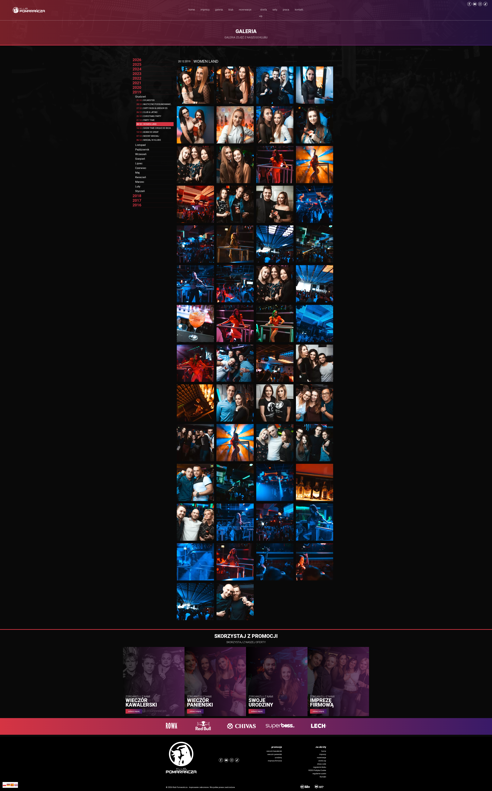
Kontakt (323, 777)
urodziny (278, 758)
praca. (286, 9)
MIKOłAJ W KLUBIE (148, 140)
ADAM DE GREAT (147, 132)
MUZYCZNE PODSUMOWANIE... (154, 104)
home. (192, 9)
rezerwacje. (245, 9)
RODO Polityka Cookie (317, 770)
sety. (275, 9)
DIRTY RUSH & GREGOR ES (151, 108)
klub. (231, 9)
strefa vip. (263, 13)
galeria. (219, 9)
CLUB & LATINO (146, 112)
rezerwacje (321, 758)
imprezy (322, 754)
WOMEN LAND (146, 124)
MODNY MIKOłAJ (147, 136)
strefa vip (322, 761)
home (323, 751)
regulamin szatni (319, 774)
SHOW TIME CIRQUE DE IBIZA (153, 128)
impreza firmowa (275, 761)
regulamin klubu (319, 767)
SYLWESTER (145, 100)
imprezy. (205, 9)
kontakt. (299, 9)
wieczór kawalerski (274, 751)
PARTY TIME (145, 120)
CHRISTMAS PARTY (148, 116)
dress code (321, 764)
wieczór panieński (274, 754)
